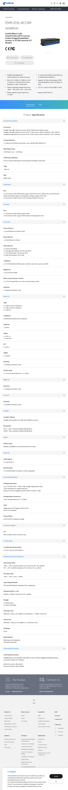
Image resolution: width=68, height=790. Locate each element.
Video (23, 718)
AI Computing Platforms (28, 766)
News (23, 715)
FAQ (5, 744)
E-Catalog (24, 721)
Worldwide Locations (10, 726)
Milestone (7, 721)
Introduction (8, 715)
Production (41, 718)
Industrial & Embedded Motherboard (28, 740)
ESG (56, 712)
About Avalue (8, 718)
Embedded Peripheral (27, 749)
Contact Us (58, 719)
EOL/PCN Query (9, 742)
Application (41, 735)
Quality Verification (44, 721)
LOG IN (7, 691)
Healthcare (41, 739)
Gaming (40, 750)
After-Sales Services (44, 726)
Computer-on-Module (27, 744)
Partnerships (8, 729)
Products (24, 735)
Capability (41, 712)
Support (7, 735)
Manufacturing (42, 747)
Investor (57, 715)
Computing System (27, 746)
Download (7, 747)
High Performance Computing (26, 763)
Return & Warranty (10, 739)
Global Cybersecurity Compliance (44, 754)
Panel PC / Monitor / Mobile (27, 753)
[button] (46, 52)
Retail (39, 742)
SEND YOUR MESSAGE (46, 691)
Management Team (10, 724)
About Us (7, 712)
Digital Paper (25, 759)
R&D (39, 715)
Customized (41, 724)
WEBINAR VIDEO (17, 691)
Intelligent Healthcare (27, 756)
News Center (25, 712)
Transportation (42, 744)
